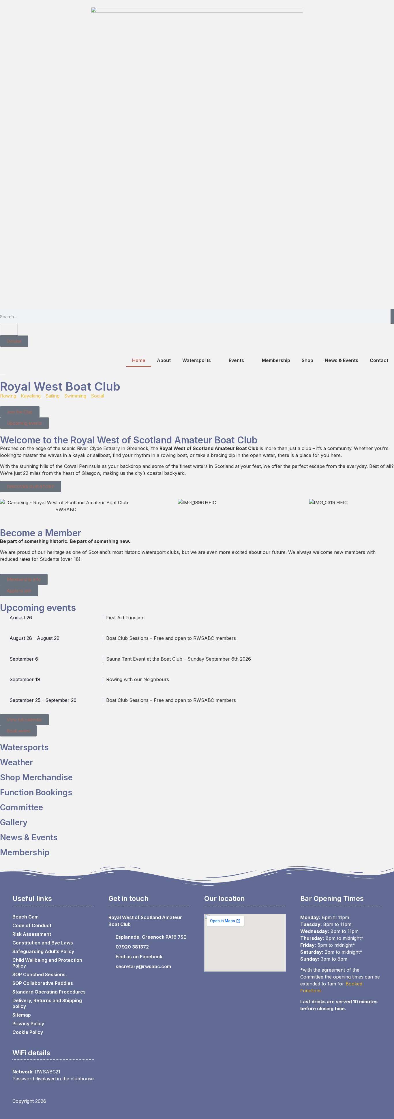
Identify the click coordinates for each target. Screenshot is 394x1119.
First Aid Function (125, 618)
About (164, 360)
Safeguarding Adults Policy (43, 951)
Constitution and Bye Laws (42, 943)
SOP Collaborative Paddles (42, 983)
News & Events (341, 360)
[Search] (392, 316)
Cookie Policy (27, 1032)
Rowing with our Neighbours (137, 679)
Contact (379, 360)
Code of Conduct (31, 925)
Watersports (196, 360)
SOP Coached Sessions (38, 974)
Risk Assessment (31, 934)
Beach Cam (25, 917)
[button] (5, 505)
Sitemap (21, 1015)
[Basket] (9, 329)
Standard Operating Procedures (49, 992)
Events (236, 360)
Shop (307, 360)
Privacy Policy (28, 1023)
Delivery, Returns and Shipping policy (47, 1003)
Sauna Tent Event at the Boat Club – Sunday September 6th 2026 (178, 659)
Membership (276, 360)
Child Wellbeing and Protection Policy (47, 963)
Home (138, 360)
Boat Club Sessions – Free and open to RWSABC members (171, 638)
